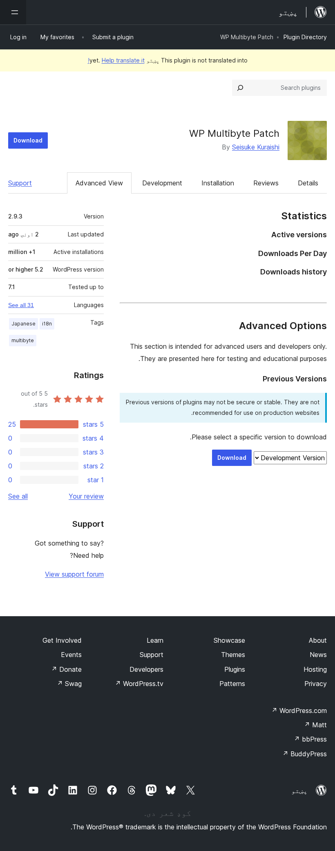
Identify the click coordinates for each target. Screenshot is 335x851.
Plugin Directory (305, 36)
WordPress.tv (139, 683)
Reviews (266, 183)
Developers (146, 669)
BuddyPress (304, 754)
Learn (155, 640)
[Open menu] (13, 12)
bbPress (310, 739)
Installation (217, 183)
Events (71, 655)
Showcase (229, 640)
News (318, 655)
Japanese (23, 324)
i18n (47, 324)
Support (20, 183)
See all (18, 496)
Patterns (232, 683)
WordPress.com (299, 710)
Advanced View (99, 183)
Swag (69, 683)
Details (308, 183)
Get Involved (62, 640)
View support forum (74, 574)
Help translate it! (116, 60)
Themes (233, 655)
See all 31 (21, 305)
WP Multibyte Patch (234, 133)
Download (27, 140)
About (318, 640)
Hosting (315, 669)
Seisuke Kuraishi (255, 147)
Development (162, 183)
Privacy (315, 683)
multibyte (22, 340)
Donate (66, 669)
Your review (86, 496)
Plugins (234, 669)
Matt (315, 725)
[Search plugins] (240, 88)
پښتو (299, 790)
